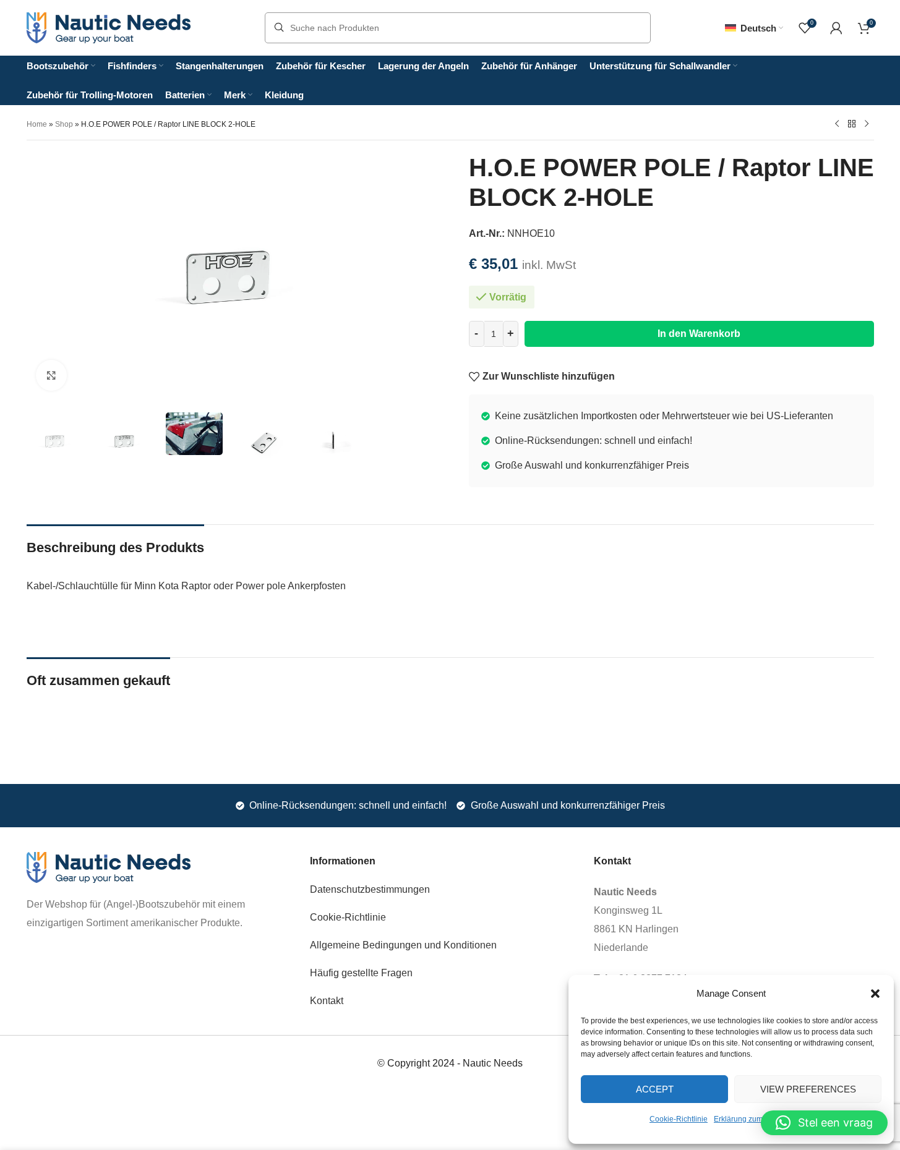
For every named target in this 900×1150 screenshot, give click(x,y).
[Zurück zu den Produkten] (851, 123)
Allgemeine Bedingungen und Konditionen (403, 945)
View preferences (808, 1089)
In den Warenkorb (699, 333)
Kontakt (326, 1000)
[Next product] (866, 123)
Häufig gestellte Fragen (361, 973)
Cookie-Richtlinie (678, 1119)
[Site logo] (109, 27)
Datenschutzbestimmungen (370, 889)
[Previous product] (836, 123)
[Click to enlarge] (51, 375)
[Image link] (109, 866)
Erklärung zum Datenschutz (760, 1119)
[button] (875, 993)
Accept (655, 1089)
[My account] (836, 27)
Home (37, 124)
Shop (64, 124)
